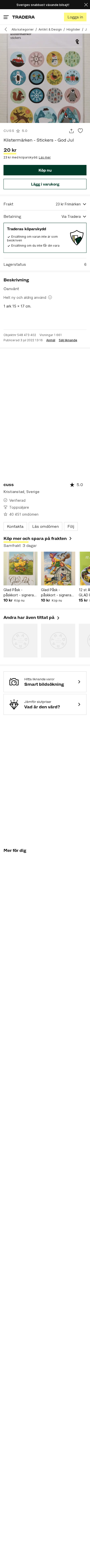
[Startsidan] (23, 17)
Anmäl (50, 340)
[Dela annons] (71, 131)
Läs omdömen (45, 526)
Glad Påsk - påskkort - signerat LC (19, 593)
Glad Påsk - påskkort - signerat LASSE (57, 593)
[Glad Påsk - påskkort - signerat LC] (21, 568)
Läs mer (45, 157)
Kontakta (15, 526)
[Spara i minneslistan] (80, 131)
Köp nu (45, 170)
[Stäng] (86, 4)
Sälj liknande (68, 340)
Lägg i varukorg (45, 184)
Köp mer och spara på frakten (35, 538)
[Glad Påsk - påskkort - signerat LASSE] (58, 568)
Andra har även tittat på (32, 617)
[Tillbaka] (8, 29)
